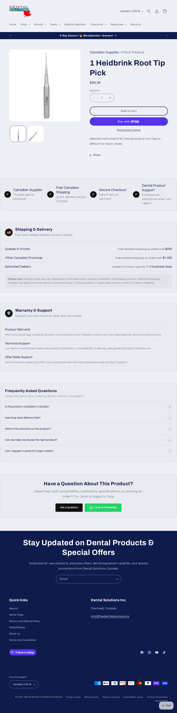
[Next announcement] (167, 35)
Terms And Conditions (22, 640)
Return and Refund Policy (24, 621)
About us (14, 633)
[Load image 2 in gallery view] (36, 134)
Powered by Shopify (52, 697)
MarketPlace (17, 627)
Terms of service (111, 697)
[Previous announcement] (10, 35)
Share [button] (96, 155)
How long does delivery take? (88, 418)
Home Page (16, 615)
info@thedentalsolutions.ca (110, 616)
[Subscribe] (117, 579)
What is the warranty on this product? (88, 429)
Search (13, 608)
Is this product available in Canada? (88, 406)
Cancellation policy (133, 697)
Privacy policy (73, 697)
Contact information (157, 697)
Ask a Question (69, 507)
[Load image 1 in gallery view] (18, 134)
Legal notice (161, 701)
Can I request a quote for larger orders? (88, 451)
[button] (25, 24)
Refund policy (92, 697)
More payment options (129, 130)
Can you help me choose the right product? (88, 440)
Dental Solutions (32, 697)
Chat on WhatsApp (104, 507)
